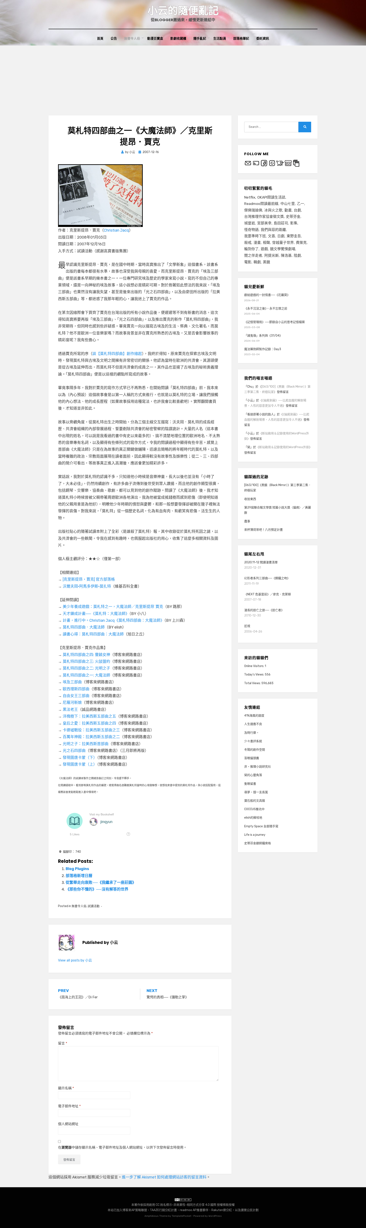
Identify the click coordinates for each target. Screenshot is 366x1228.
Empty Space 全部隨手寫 (261, 826)
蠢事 (247, 521)
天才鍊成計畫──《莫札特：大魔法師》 (96, 613)
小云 (250, 400)
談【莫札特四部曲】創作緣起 (117, 353)
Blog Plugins (77, 868)
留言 (62, 1043)
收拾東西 (250, 499)
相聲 (266, 242)
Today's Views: (254, 674)
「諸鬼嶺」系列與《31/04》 (263, 335)
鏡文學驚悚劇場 (282, 249)
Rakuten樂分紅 (221, 1210)
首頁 (100, 38)
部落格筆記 (241, 38)
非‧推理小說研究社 (257, 766)
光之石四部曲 (74, 750)
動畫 (288, 210)
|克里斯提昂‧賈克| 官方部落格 (89, 579)
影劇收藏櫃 (178, 38)
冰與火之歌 (273, 210)
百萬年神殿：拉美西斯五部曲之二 (91, 737)
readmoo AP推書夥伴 (194, 1210)
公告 (114, 38)
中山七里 (287, 204)
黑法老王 (70, 709)
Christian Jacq (116, 230)
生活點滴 (219, 38)
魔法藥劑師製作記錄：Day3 (262, 349)
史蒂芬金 (293, 216)
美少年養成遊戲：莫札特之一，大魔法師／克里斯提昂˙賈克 (113, 606)
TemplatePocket (181, 1215)
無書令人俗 (132, 38)
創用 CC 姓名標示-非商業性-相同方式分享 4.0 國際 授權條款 (189, 1205)
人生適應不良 (253, 724)
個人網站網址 (68, 1124)
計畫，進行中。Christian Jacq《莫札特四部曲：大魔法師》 (113, 620)
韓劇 (257, 262)
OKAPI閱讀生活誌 (271, 197)
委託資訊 (262, 38)
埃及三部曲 (72, 682)
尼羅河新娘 (72, 702)
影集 (293, 223)
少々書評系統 (253, 741)
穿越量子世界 (283, 242)
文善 (271, 236)
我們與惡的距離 (273, 230)
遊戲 (264, 249)
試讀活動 (94, 906)
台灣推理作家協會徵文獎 (264, 216)
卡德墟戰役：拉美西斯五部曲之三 (91, 730)
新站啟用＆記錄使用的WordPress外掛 (284, 447)
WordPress (215, 1215)
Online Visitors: (254, 666)
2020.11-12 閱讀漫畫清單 (261, 562)
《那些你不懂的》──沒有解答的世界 (97, 889)
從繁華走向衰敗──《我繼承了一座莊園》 (101, 882)
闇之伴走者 (253, 255)
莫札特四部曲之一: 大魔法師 (86, 675)
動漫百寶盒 (155, 38)
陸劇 (297, 255)
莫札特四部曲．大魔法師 (84, 627)
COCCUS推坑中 (254, 809)
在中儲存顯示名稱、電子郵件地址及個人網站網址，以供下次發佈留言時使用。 (122, 1147)
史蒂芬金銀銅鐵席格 (257, 843)
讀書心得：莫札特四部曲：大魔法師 (93, 634)
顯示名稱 (66, 1088)
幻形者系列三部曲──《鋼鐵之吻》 (267, 578)
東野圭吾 (294, 236)
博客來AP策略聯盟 (134, 1210)
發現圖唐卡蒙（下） (80, 757)
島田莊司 (281, 223)
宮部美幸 (264, 223)
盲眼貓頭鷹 (251, 758)
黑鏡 (266, 262)
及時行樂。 (251, 733)
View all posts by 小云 (75, 960)
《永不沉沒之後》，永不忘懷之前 (265, 308)
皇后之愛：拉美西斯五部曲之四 (89, 723)
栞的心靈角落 (253, 775)
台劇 (297, 210)
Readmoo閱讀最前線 (261, 204)
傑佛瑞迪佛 (253, 210)
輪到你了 (251, 249)
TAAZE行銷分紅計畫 (163, 1210)
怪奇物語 (251, 230)
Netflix (249, 197)
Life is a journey (254, 835)
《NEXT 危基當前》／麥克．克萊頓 (267, 594)
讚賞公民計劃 (250, 1210)
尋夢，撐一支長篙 (256, 792)
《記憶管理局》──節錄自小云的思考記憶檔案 (274, 322)
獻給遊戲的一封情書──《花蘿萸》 (267, 295)
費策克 (301, 242)
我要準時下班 (255, 236)
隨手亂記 (199, 38)
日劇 (280, 236)
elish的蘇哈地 (253, 817)
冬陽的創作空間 (254, 749)
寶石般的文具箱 (254, 801)
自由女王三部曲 (76, 695)
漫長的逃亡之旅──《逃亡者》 (264, 610)
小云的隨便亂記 (183, 11)
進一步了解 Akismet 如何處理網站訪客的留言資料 (164, 1177)
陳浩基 (286, 255)
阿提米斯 (271, 255)
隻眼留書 (250, 784)
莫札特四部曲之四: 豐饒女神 (86, 654)
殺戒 (247, 242)
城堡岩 (249, 223)
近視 (247, 626)
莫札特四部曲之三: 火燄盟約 (86, 661)
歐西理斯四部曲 (76, 689)
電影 (247, 262)
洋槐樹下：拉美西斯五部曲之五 (89, 716)
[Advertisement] (183, 77)
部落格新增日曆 (79, 875)
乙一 (300, 204)
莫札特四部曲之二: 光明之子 (86, 668)
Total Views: (252, 683)
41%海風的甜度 (254, 715)
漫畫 (257, 242)
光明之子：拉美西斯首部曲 (85, 744)
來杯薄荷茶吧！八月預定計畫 (263, 530)
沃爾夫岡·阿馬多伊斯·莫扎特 (87, 586)
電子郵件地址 (69, 1106)
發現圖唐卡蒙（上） (80, 764)
